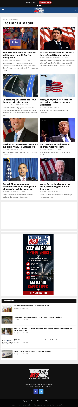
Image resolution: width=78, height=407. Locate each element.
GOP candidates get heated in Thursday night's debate (55, 145)
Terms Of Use (60, 405)
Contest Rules (27, 405)
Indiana (43, 28)
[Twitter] (41, 391)
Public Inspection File (39, 405)
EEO (13, 405)
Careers (19, 405)
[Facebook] (36, 391)
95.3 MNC (44, 107)
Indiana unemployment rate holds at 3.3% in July (31, 306)
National (7, 28)
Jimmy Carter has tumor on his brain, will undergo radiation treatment (55, 186)
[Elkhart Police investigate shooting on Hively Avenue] (7, 354)
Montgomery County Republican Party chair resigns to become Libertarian (56, 102)
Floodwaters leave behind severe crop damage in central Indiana (38, 317)
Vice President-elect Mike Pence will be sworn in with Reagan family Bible (19, 55)
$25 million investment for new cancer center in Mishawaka (36, 340)
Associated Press (10, 60)
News (11, 28)
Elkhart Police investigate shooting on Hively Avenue (33, 351)
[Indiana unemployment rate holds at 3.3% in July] (7, 308)
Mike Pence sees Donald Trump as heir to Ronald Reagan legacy (57, 53)
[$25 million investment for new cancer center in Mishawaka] (7, 342)
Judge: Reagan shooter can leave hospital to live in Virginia (19, 101)
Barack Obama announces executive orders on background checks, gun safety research (19, 186)
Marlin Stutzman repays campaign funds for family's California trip (20, 145)
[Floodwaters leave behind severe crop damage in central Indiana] (7, 320)
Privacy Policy (50, 405)
